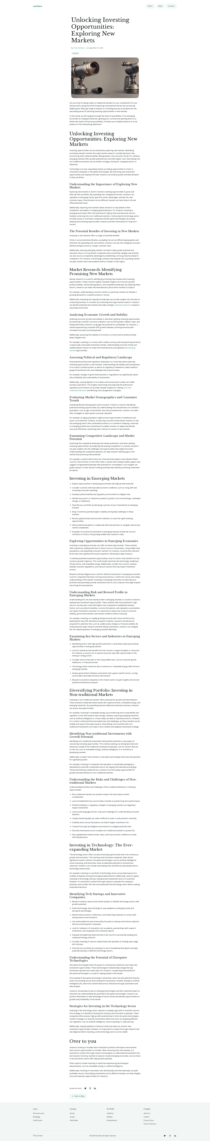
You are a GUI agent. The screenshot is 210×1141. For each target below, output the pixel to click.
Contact (171, 6)
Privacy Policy (149, 1120)
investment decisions (122, 305)
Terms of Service (150, 1124)
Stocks (72, 1113)
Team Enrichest (79, 48)
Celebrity (110, 1113)
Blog (160, 6)
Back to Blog (79, 1096)
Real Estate (74, 1120)
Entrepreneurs (112, 1120)
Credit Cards (37, 1120)
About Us (147, 1113)
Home (150, 6)
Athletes (110, 1117)
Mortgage (36, 1117)
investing (75, 53)
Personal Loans (38, 1113)
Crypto (72, 1117)
